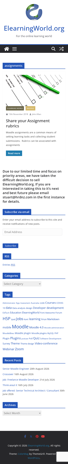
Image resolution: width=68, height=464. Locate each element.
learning (34, 319)
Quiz (36, 338)
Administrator (9, 303)
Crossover (8, 374)
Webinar (8, 349)
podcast (24, 338)
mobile (7, 327)
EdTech (6, 312)
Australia (35, 303)
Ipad (13, 319)
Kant (26, 319)
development (55, 308)
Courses (50, 303)
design (29, 308)
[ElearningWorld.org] (7, 49)
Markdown (53, 319)
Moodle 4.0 (36, 327)
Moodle (30, 108)
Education (15, 312)
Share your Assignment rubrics (28, 123)
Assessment (25, 303)
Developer (39, 308)
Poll (31, 338)
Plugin (6, 338)
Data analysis (18, 308)
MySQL (50, 333)
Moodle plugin (23, 333)
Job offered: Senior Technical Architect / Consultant (31, 390)
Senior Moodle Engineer (16, 368)
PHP (56, 333)
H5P (6, 318)
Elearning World (15, 108)
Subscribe (10, 245)
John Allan (36, 114)
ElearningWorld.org (34, 28)
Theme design (27, 343)
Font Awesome (47, 312)
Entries (9, 264)
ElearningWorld (30, 312)
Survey (6, 343)
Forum (58, 312)
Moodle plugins (39, 333)
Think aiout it (10, 385)
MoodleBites (8, 333)
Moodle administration (54, 327)
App (18, 303)
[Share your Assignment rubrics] (34, 90)
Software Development (50, 338)
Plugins (15, 338)
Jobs (19, 318)
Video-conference (46, 343)
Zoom (19, 349)
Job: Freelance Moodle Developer (21, 379)
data (9, 308)
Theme (15, 343)
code (42, 302)
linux (44, 319)
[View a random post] (61, 49)
